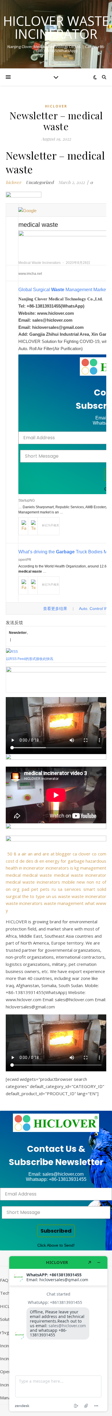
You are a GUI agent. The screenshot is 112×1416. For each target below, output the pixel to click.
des (29, 861)
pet (34, 889)
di (36, 861)
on (8, 889)
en (41, 861)
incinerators (57, 868)
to (32, 896)
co (94, 854)
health (12, 868)
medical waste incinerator (80, 875)
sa (60, 889)
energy (52, 861)
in (20, 868)
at (53, 854)
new (81, 882)
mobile (68, 882)
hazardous (96, 861)
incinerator (33, 868)
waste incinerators (24, 903)
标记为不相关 (50, 525)
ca (75, 854)
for (63, 861)
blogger (63, 854)
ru (54, 889)
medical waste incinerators (33, 882)
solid (101, 889)
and (37, 854)
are (46, 854)
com (102, 854)
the (25, 896)
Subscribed (56, 1230)
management (93, 868)
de (22, 861)
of (104, 882)
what (90, 903)
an (30, 854)
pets (44, 889)
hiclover (56, 106)
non (90, 882)
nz (98, 882)
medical (13, 875)
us (54, 896)
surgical (13, 896)
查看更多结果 (55, 608)
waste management (64, 903)
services (72, 889)
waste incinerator (89, 896)
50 (9, 854)
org (16, 889)
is (71, 868)
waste (64, 896)
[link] (56, 1123)
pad (25, 889)
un (48, 896)
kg (76, 868)
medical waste (37, 875)
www (101, 903)
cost (10, 861)
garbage (76, 861)
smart (89, 889)
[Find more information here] (58, 1334)
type (40, 896)
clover (84, 854)
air (24, 854)
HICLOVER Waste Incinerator (56, 27)
